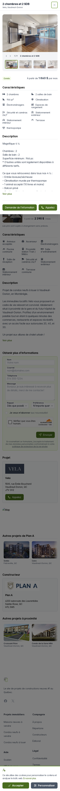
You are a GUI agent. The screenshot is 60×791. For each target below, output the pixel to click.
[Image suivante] (53, 33)
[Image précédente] (7, 33)
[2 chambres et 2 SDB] (11, 64)
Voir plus (7, 194)
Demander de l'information (19, 207)
